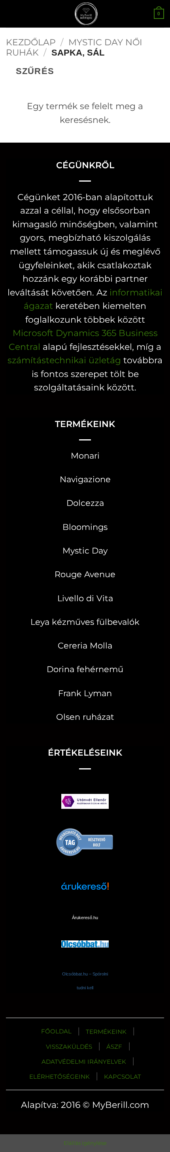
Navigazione (85, 479)
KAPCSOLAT (122, 1076)
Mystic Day (85, 551)
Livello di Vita (85, 598)
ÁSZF (114, 1046)
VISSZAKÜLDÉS (69, 1046)
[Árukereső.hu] (85, 841)
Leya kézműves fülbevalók (85, 622)
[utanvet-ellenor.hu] (85, 803)
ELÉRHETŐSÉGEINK (59, 1076)
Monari (85, 456)
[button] (12, 13)
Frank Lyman (85, 693)
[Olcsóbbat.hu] (85, 936)
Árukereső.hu (85, 917)
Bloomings (85, 527)
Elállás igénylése (85, 1143)
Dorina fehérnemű (85, 669)
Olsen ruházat (85, 717)
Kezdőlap (31, 42)
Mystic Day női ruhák (74, 47)
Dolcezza (85, 503)
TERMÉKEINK (106, 1031)
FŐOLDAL (56, 1031)
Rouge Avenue (85, 574)
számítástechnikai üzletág (64, 360)
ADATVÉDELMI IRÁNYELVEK (84, 1061)
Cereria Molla (85, 645)
